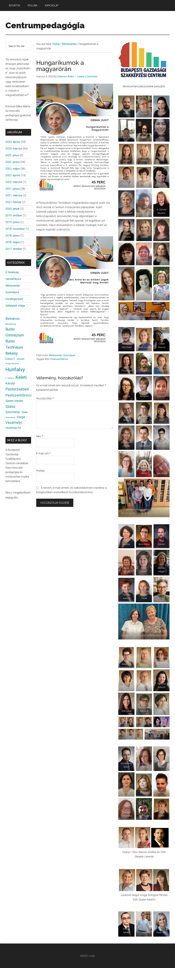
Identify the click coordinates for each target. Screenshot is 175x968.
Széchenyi (12, 412)
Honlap (40, 470)
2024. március (13, 148)
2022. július (12, 155)
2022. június (12, 162)
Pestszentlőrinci (59, 359)
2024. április (12, 142)
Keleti (21, 377)
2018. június (12, 235)
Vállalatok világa (15, 305)
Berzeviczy (10, 324)
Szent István (14, 401)
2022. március (13, 182)
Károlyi (10, 383)
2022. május (12, 168)
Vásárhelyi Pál (13, 427)
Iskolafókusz (13, 279)
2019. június (12, 222)
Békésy (11, 353)
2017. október (13, 249)
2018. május (12, 242)
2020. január (12, 208)
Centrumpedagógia (45, 25)
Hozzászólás (45, 398)
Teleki (24, 412)
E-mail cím (43, 453)
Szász (10, 406)
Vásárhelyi (13, 422)
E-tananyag (12, 272)
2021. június (12, 188)
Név (39, 436)
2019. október (13, 215)
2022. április (12, 175)
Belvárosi (12, 319)
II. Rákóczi (9, 378)
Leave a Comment (87, 76)
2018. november (15, 228)
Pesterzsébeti (17, 389)
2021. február (13, 202)
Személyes (69, 355)
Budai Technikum (14, 344)
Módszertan (55, 355)
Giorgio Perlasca (12, 364)
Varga (21, 417)
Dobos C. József (14, 358)
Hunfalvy (15, 369)
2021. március (13, 195)
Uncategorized (14, 299)
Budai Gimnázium (14, 332)
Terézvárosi (10, 417)
